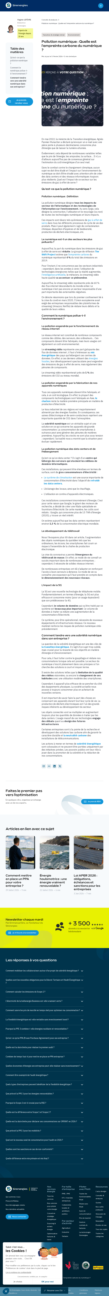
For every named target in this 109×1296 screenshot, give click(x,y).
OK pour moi (47, 1281)
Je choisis (17, 1281)
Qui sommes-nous (13, 1197)
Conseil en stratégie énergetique (51, 1216)
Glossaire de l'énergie (100, 1215)
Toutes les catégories (100, 1234)
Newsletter (100, 1221)
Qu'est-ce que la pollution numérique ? (19, 60)
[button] (54, 1290)
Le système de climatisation (58, 477)
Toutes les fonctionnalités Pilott (85, 1197)
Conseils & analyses (49, 20)
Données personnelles (69, 1291)
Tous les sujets (101, 1229)
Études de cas (101, 1225)
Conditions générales (83, 1291)
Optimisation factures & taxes (52, 1236)
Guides (98, 1203)
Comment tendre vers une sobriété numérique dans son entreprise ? (18, 82)
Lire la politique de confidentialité (18, 1272)
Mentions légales (98, 1291)
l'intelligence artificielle (54, 274)
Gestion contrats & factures (83, 1225)
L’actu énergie (101, 1191)
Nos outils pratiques (100, 1208)
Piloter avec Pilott (83, 1205)
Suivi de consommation (85, 1212)
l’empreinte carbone (78, 254)
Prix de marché (85, 1218)
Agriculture (66, 1228)
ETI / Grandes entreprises (67, 1199)
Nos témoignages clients (15, 1205)
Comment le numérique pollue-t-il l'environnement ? (19, 70)
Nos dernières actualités (15, 1209)
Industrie (65, 1232)
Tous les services (50, 1197)
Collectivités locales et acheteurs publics (66, 1209)
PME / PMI (66, 1194)
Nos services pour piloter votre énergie (52, 1206)
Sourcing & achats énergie (51, 1226)
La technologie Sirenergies (84, 1233)
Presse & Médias (12, 1201)
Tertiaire (65, 1236)
